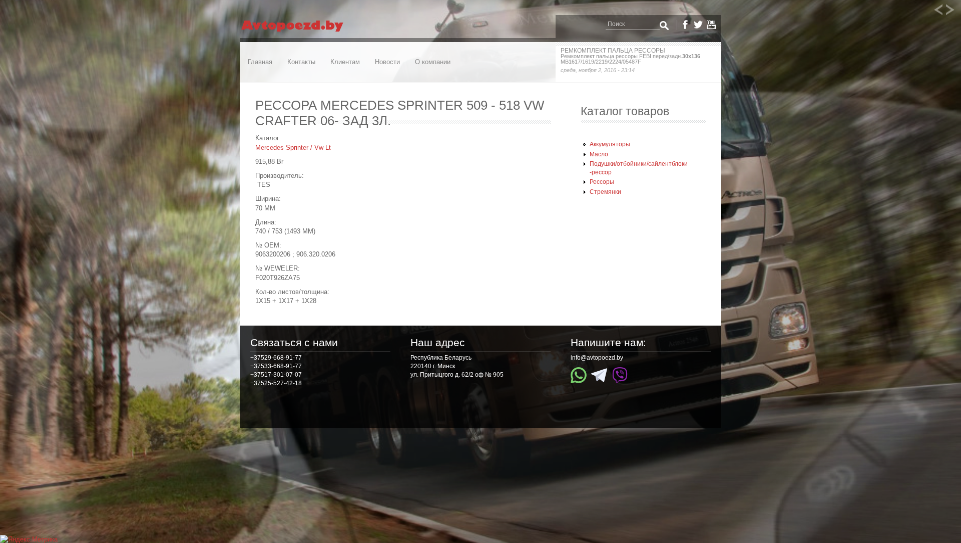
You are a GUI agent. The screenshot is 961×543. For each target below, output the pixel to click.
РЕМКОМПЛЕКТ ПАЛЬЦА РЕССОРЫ (613, 50)
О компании (432, 62)
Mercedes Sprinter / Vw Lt (293, 147)
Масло (599, 154)
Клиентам (345, 62)
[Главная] (301, 32)
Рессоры (602, 181)
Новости (387, 62)
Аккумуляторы (610, 144)
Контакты (301, 62)
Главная (260, 62)
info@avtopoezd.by (597, 357)
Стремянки (605, 191)
